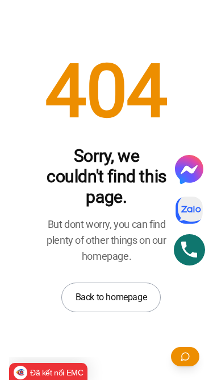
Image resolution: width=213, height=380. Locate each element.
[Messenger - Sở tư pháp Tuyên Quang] (189, 169)
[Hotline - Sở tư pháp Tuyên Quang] (189, 249)
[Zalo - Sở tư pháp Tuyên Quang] (189, 210)
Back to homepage (111, 297)
